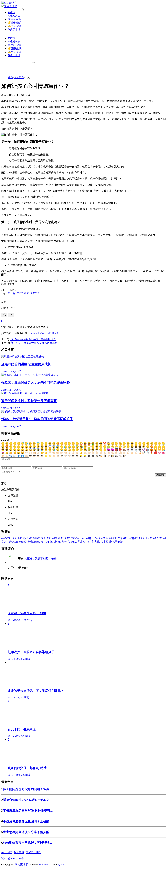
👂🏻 (3, 456)
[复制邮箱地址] (11, 315)
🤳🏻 (140, 452)
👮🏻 (77, 456)
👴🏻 (53, 456)
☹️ (143, 443)
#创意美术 (63, 541)
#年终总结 (52, 541)
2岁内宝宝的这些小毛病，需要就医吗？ (33, 339)
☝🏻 (100, 452)
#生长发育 (117, 538)
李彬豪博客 (21, 864)
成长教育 (19, 77)
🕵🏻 (100, 456)
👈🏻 (85, 452)
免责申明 (19, 852)
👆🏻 (93, 452)
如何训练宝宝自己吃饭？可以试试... (27, 842)
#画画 (36, 541)
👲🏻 (61, 456)
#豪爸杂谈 (105, 538)
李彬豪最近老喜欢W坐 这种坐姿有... (28, 810)
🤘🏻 (77, 452)
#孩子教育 (128, 538)
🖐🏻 (112, 452)
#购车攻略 (158, 538)
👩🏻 (42, 456)
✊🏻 (57, 452)
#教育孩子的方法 (63, 538)
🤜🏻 (65, 452)
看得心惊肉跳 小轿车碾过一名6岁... (27, 800)
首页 (10, 77)
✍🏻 (136, 452)
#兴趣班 (28, 541)
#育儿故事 (82, 541)
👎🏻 (50, 452)
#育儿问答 (147, 538)
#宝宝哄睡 (93, 541)
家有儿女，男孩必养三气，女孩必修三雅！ (35, 342)
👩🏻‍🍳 (116, 456)
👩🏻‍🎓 (124, 456)
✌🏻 (73, 452)
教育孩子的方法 (30, 293)
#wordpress (18, 541)
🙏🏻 (38, 452)
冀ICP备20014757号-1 (13, 858)
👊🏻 (53, 452)
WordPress (44, 864)
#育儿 (42, 541)
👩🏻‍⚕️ (104, 456)
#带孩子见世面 (45, 538)
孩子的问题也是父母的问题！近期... (27, 789)
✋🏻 (104, 452)
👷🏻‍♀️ (81, 456)
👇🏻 (97, 452)
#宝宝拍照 (105, 541)
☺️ (34, 443)
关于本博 (6, 852)
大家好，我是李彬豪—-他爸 (40, 558)
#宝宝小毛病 (80, 538)
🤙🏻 (124, 452)
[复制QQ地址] (4, 315)
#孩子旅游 (117, 541)
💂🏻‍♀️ (89, 456)
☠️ (136, 449)
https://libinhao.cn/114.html (44, 333)
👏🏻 (34, 452)
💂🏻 (93, 456)
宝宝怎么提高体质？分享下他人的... (27, 832)
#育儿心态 (93, 538)
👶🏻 (26, 456)
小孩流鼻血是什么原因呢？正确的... (27, 821)
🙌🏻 (30, 452)
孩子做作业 (14, 293)
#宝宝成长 (7, 538)
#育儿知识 (19, 538)
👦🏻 (30, 456)
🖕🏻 (132, 452)
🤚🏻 (108, 452)
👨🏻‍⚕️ (108, 456)
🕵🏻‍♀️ (97, 456)
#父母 (137, 538)
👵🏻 (57, 456)
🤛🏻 (61, 452)
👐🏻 (26, 452)
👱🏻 (50, 456)
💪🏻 (128, 452)
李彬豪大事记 (33, 852)
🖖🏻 (116, 452)
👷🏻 (85, 456)
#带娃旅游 (31, 538)
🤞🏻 (69, 452)
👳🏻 (69, 456)
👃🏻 (6, 456)
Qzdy (61, 864)
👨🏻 (38, 456)
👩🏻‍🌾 (112, 456)
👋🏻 (120, 452)
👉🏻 (89, 452)
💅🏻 (143, 452)
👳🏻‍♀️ (65, 456)
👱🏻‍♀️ (46, 456)
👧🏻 (34, 456)
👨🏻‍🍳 (120, 456)
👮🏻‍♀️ (73, 456)
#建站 (72, 541)
